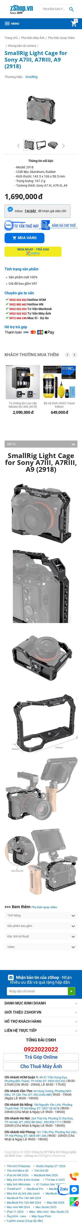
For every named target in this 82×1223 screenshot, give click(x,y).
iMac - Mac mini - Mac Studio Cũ (49, 1211)
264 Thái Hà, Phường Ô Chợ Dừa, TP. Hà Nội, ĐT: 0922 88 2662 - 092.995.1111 (39, 1120)
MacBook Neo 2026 (46, 1175)
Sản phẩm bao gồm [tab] (19, 926)
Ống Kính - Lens (16, 1216)
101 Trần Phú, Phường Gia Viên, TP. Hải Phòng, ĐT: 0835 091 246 (41, 1133)
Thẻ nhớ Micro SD (17, 1170)
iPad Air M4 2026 (17, 1175)
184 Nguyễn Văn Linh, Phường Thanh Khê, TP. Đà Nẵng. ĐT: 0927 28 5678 (38, 1106)
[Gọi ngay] (74, 1176)
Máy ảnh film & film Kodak (23, 1179)
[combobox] (58, 9)
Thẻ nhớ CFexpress (18, 1166)
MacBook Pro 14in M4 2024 (24, 1198)
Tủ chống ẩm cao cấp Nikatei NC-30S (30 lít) (23, 405)
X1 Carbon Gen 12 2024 (51, 1184)
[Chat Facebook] (74, 1190)
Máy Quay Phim (41, 1216)
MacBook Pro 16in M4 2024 (24, 1202)
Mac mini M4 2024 (18, 1207)
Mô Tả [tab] (11, 444)
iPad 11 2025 (15, 1211)
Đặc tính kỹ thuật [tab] (18, 936)
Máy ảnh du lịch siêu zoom (23, 1193)
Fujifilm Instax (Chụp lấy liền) (25, 1221)
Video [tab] (11, 947)
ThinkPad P (14, 1189)
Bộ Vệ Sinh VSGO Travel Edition (59, 405)
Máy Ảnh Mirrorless (19, 1184)
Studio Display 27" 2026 (51, 1166)
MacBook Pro (35, 1189)
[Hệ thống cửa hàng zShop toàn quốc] (74, 1202)
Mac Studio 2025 (46, 1207)
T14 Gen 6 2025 (55, 1179)
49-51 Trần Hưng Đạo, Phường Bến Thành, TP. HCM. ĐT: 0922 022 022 (36, 1079)
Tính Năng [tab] (13, 915)
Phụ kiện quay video (44, 907)
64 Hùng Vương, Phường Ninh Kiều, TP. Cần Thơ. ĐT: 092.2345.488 (38, 1092)
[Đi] (71, 991)
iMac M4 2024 (55, 1202)
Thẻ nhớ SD (41, 1170)
